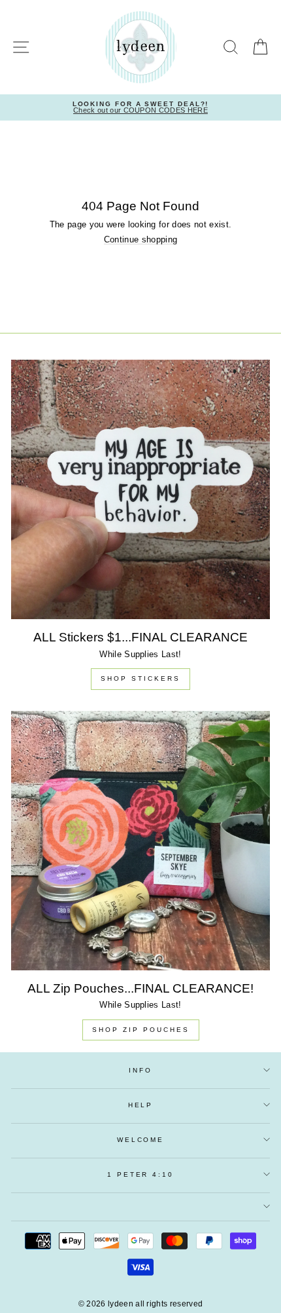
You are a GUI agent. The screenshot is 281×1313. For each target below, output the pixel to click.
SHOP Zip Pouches (141, 1029)
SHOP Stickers (140, 678)
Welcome (140, 1139)
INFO (140, 1070)
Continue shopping (140, 240)
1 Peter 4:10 (140, 1174)
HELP (140, 1105)
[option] (140, 108)
